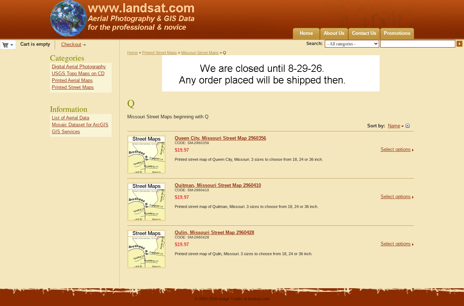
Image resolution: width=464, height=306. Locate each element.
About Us (334, 33)
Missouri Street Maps (200, 52)
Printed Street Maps (159, 52)
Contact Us (364, 33)
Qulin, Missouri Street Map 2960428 (214, 232)
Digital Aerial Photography (79, 66)
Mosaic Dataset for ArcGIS (80, 124)
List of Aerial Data (70, 118)
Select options (396, 149)
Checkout (71, 44)
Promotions (397, 33)
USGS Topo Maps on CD (78, 73)
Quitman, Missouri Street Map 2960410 (218, 185)
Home (306, 33)
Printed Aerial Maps (72, 80)
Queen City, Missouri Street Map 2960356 (220, 138)
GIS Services (66, 131)
